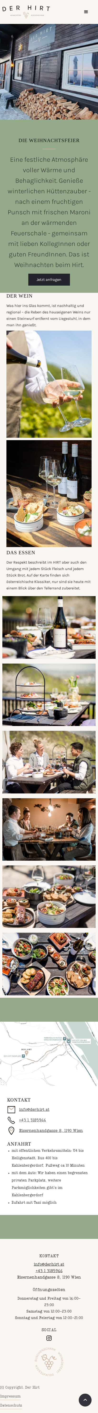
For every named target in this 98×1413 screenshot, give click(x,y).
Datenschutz (11, 1405)
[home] (26, 12)
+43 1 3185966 (32, 1120)
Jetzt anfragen (49, 279)
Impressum (10, 1396)
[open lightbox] (49, 1054)
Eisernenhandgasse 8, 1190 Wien (51, 1131)
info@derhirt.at (34, 1110)
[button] (86, 12)
